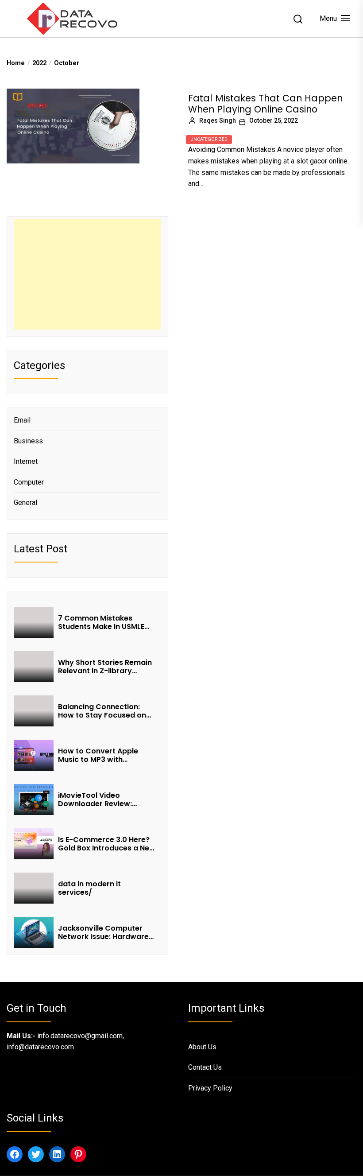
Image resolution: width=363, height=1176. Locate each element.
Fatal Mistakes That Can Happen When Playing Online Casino (265, 104)
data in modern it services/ (89, 888)
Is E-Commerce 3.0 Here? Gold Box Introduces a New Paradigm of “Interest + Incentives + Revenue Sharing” (106, 843)
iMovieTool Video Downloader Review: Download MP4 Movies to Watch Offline (104, 799)
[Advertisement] (87, 274)
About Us (202, 1047)
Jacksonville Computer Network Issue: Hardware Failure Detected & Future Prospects (104, 932)
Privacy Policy (210, 1088)
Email (22, 420)
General (25, 502)
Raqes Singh (217, 120)
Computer (29, 482)
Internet (26, 461)
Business (28, 441)
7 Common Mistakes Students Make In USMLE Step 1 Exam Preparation (102, 622)
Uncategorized (209, 139)
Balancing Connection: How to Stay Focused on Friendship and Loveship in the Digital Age (106, 710)
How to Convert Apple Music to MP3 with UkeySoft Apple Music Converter (98, 755)
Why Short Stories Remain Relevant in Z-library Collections (105, 666)
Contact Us (205, 1067)
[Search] (298, 19)
